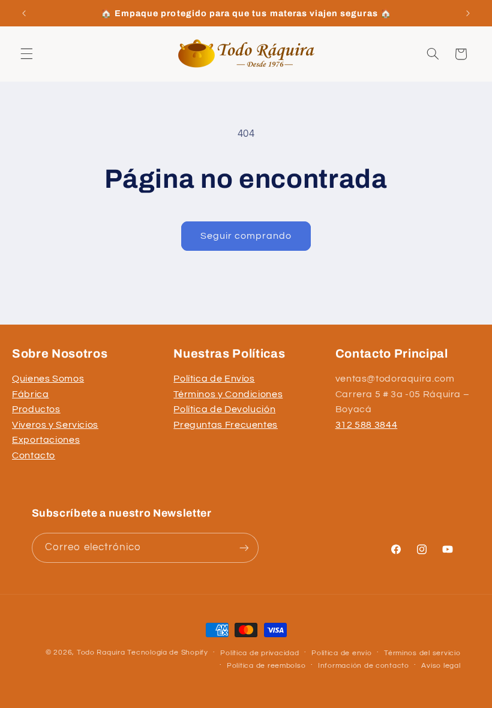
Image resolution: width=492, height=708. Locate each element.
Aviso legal (440, 665)
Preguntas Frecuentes (225, 425)
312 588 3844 (366, 425)
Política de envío (341, 653)
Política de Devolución (224, 409)
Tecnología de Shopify (167, 652)
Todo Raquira (101, 652)
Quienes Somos (48, 378)
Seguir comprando (246, 236)
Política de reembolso (266, 665)
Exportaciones (46, 440)
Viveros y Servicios (55, 425)
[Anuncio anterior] (24, 13)
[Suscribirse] (243, 547)
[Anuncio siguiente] (468, 13)
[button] (26, 54)
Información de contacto (363, 665)
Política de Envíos (213, 378)
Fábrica (30, 394)
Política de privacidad (259, 653)
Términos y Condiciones (228, 394)
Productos (36, 409)
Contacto (33, 455)
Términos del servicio (422, 653)
